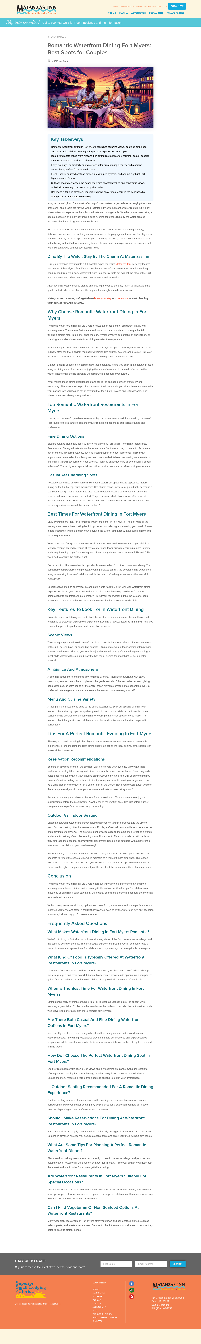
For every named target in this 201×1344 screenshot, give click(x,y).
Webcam (139, 6)
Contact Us (162, 6)
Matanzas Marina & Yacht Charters (105, 1319)
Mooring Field (150, 6)
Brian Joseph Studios (51, 1304)
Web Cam (97, 1300)
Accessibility (99, 1307)
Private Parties (175, 13)
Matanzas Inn (123, 264)
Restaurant (156, 13)
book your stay (103, 298)
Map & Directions (160, 1305)
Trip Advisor (131, 1290)
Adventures (138, 13)
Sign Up (177, 1264)
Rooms (112, 13)
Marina (123, 13)
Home (115, 6)
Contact (97, 1303)
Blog (95, 1311)
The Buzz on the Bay (102, 1314)
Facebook (131, 1283)
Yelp (131, 1296)
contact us (122, 298)
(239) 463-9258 (164, 1308)
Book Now (177, 6)
